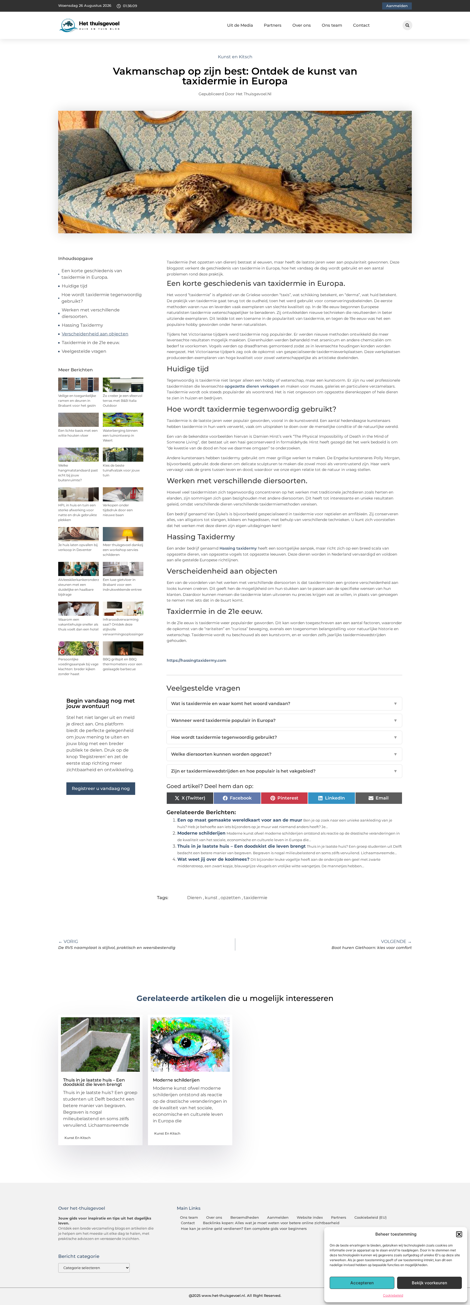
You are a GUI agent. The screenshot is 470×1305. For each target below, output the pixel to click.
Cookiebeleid (393, 1295)
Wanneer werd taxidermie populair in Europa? (284, 720)
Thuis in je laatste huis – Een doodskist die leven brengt (241, 846)
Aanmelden (278, 1217)
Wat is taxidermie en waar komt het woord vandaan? (284, 703)
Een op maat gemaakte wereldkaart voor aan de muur (239, 820)
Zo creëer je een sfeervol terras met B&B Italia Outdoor (122, 401)
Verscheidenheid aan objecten (95, 333)
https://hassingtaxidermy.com (196, 660)
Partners (273, 25)
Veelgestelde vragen (84, 351)
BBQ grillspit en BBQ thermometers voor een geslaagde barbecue (122, 664)
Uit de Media (240, 25)
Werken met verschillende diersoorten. (91, 313)
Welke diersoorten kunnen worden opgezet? (284, 754)
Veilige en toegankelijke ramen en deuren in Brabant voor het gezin (77, 401)
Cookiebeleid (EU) (370, 1217)
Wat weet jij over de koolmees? (213, 859)
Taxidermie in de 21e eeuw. (91, 342)
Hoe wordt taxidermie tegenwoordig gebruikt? (101, 298)
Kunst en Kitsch (235, 56)
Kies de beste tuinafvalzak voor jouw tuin (121, 470)
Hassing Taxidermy (82, 325)
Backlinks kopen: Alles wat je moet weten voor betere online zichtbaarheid (271, 1223)
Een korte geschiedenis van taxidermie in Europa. (91, 274)
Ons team (332, 25)
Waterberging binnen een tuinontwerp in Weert (120, 435)
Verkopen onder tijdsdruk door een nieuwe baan (118, 510)
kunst (211, 897)
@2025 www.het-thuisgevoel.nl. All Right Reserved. (235, 1295)
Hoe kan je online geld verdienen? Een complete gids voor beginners (244, 1229)
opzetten (231, 897)
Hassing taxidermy (238, 548)
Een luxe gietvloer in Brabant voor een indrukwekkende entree (122, 585)
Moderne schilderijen (201, 833)
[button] (459, 1234)
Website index (310, 1217)
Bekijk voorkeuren (429, 1282)
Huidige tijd (74, 286)
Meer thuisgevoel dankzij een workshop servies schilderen (123, 550)
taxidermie (255, 897)
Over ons (301, 25)
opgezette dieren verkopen (252, 386)
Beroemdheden (244, 1217)
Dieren (194, 897)
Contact (361, 25)
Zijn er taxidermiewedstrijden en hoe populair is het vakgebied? (284, 771)
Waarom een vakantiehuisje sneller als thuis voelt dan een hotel (78, 624)
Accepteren (362, 1282)
